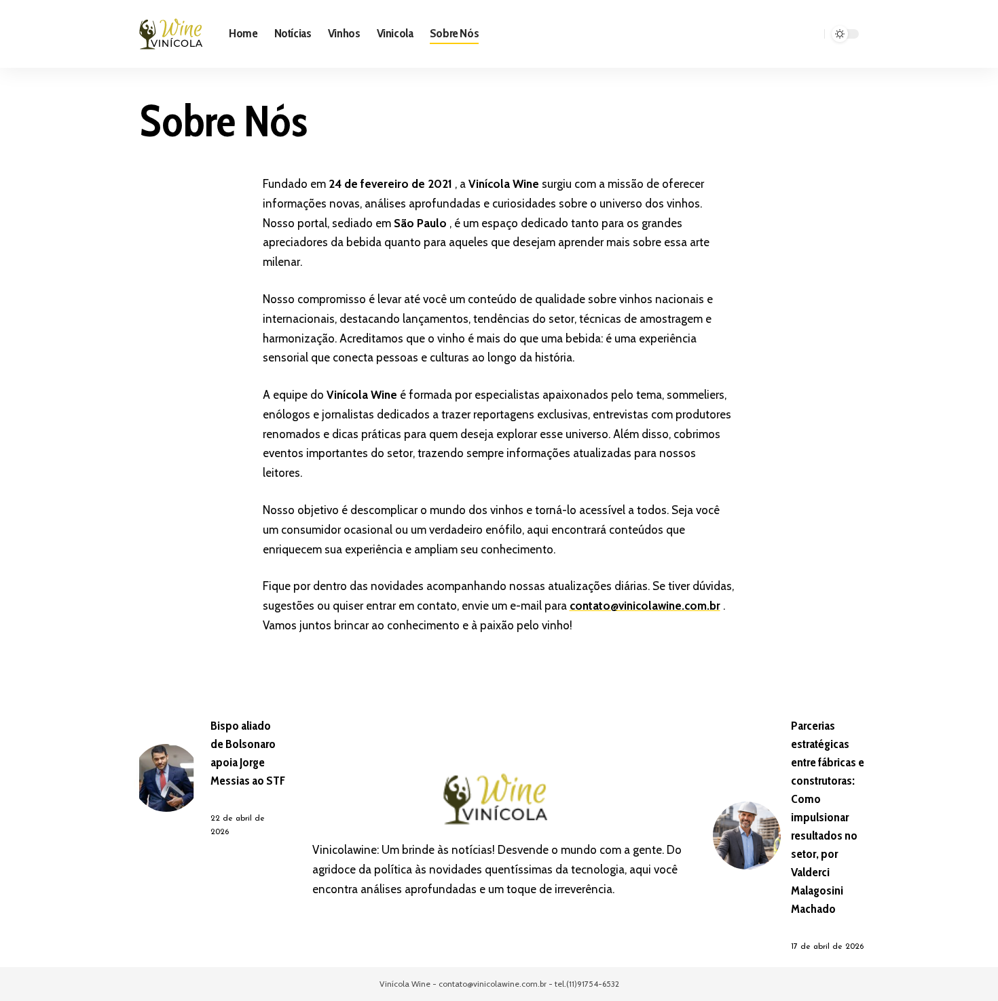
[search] (812, 33)
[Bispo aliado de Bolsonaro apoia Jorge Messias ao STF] (166, 778)
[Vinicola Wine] (173, 34)
